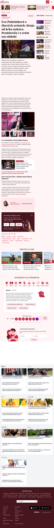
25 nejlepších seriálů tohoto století (9, 437)
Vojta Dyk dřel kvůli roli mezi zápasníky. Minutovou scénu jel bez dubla (48, 41)
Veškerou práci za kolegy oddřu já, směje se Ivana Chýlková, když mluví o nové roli (38, 383)
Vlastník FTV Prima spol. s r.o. (8, 521)
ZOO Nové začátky (7, 495)
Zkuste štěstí (45, 318)
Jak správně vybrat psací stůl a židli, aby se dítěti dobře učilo (13, 468)
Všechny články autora (27, 203)
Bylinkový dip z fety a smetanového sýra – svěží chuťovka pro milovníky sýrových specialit (38, 420)
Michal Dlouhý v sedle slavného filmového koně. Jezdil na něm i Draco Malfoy (11, 267)
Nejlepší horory (21, 493)
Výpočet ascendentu (22, 496)
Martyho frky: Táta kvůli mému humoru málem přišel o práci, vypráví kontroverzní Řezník (39, 438)
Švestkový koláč (48, 496)
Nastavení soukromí (19, 523)
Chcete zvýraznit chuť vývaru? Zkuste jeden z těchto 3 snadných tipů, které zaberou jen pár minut (39, 407)
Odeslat (19, 224)
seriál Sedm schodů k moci (23, 181)
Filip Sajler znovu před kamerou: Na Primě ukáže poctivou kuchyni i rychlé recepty (48, 46)
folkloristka (24, 154)
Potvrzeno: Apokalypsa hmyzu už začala (10, 406)
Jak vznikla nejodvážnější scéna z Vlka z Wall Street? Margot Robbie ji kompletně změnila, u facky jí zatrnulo (13, 450)
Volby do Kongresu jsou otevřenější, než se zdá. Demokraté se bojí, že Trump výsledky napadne (12, 377)
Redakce (16, 520)
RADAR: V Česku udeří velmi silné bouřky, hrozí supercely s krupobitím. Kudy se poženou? (12, 390)
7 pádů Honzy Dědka (23, 495)
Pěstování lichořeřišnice (12, 496)
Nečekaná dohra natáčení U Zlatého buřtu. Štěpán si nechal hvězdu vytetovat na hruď (39, 377)
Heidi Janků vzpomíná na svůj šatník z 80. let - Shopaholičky (48, 23)
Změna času (33, 493)
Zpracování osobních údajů (19, 515)
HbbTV (4, 513)
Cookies (4, 518)
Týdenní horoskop (30, 304)
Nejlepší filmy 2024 (13, 493)
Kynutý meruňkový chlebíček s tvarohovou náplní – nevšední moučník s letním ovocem (38, 414)
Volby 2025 (30, 495)
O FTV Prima (5, 506)
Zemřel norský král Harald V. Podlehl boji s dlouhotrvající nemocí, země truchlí (11, 383)
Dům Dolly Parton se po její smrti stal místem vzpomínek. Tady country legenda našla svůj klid (12, 481)
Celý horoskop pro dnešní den (14, 304)
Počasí (41, 493)
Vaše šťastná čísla (26, 316)
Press (16, 508)
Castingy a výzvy (18, 510)
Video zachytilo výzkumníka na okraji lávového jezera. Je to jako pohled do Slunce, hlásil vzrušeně (13, 420)
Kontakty (17, 513)
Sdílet (31, 16)
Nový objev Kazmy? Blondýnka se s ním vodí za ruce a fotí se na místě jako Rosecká (39, 450)
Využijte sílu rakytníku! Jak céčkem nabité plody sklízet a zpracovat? (13, 474)
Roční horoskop (24, 308)
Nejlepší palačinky (40, 496)
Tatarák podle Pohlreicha (45, 495)
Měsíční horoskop (11, 308)
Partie (38, 493)
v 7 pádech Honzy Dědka (20, 194)
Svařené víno (36, 495)
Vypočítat (34, 339)
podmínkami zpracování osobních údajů (12, 228)
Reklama (5, 510)
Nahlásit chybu (6, 523)
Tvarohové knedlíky (31, 496)
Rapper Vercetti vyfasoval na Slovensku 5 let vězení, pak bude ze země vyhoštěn (40, 444)
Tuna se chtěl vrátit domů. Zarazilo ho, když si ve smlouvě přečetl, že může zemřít (32, 268)
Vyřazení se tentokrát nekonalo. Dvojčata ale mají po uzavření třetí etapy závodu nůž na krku (48, 52)
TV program (27, 493)
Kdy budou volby (47, 493)
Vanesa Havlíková (5, 18)
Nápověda (17, 518)
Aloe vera (4, 496)
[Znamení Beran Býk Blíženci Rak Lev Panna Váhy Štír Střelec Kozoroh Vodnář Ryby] (12, 224)
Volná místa (5, 508)
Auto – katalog (15, 495)
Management (17, 506)
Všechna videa (49, 15)
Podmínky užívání (6, 515)
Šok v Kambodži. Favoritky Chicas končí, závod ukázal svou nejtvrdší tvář (48, 57)
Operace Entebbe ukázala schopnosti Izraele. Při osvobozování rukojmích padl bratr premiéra (12, 414)
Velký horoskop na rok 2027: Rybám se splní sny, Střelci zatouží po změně (43, 7)
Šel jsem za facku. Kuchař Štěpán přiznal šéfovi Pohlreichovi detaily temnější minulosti (38, 390)
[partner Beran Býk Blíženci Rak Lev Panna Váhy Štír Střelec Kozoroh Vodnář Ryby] (40, 336)
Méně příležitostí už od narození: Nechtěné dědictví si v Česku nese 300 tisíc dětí (18, 7)
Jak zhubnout (6, 493)
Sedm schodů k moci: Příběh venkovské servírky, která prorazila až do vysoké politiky (24, 165)
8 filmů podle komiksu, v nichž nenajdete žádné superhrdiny (12, 444)
